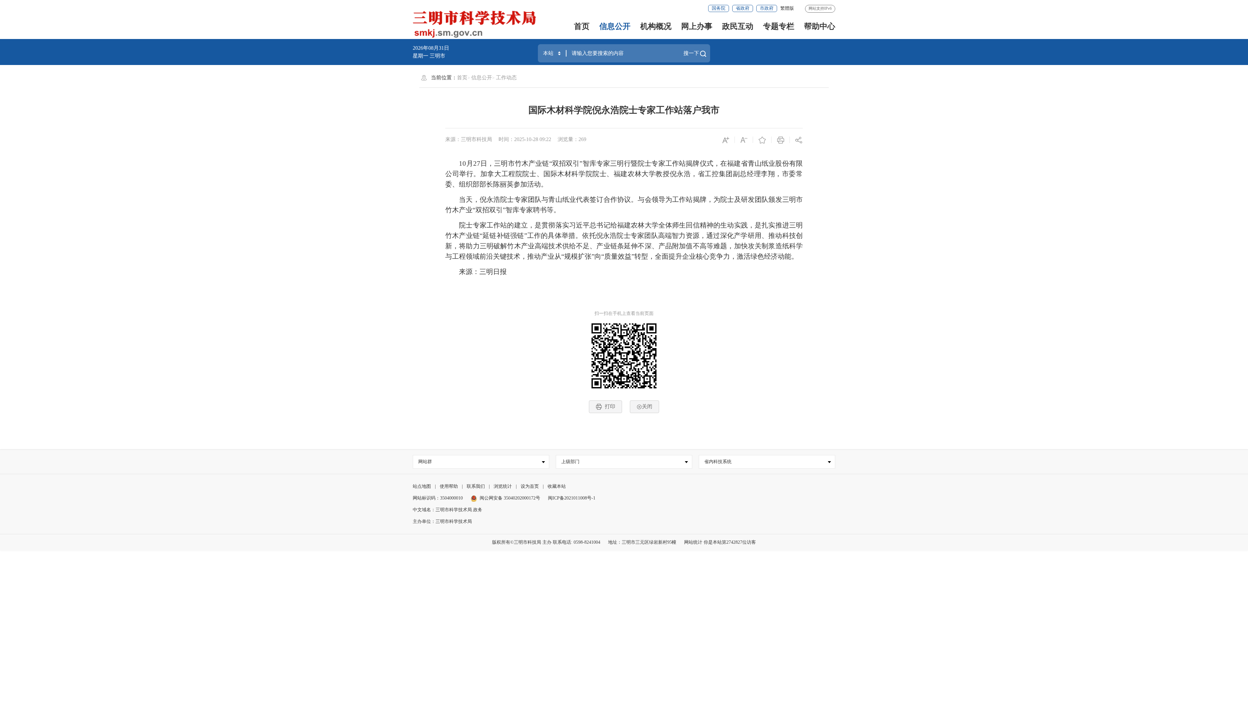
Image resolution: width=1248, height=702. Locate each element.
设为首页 (530, 486)
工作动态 (506, 77)
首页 (582, 26)
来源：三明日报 (476, 272)
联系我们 (476, 486)
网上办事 (696, 26)
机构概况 (655, 26)
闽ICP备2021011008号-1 (571, 498)
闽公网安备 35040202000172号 (510, 498)
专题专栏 (778, 26)
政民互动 (737, 26)
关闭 (647, 406)
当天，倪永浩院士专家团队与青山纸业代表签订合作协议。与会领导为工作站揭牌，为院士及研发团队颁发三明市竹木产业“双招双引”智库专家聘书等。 (624, 205)
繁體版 (787, 8)
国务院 (718, 8)
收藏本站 (557, 486)
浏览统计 (503, 486)
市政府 (767, 8)
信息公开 (614, 26)
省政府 (742, 8)
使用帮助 (449, 486)
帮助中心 (819, 26)
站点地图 (422, 486)
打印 (610, 406)
